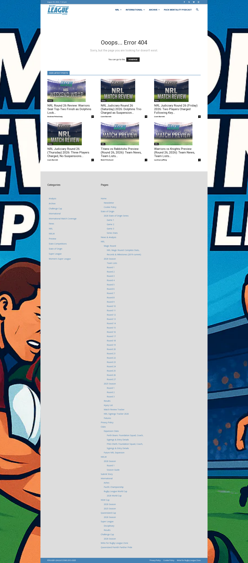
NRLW (52, 233)
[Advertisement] (124, 25)
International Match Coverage (62, 218)
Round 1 (111, 267)
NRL (117, 9)
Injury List (108, 405)
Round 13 (111, 319)
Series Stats (112, 233)
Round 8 (111, 297)
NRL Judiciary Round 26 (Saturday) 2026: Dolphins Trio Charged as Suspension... (121, 109)
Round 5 (111, 284)
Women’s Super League (60, 258)
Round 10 (111, 306)
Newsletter (109, 202)
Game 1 (110, 220)
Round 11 (111, 310)
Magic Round (110, 245)
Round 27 (111, 379)
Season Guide (113, 469)
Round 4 (111, 280)
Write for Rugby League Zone (114, 543)
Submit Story (107, 474)
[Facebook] (184, 2)
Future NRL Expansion (114, 452)
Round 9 (111, 301)
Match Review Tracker (114, 409)
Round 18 (111, 340)
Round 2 (111, 271)
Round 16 (111, 332)
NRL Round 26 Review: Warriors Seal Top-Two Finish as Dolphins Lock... (69, 109)
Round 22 (111, 357)
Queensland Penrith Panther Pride (116, 547)
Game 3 (110, 228)
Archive (153, 9)
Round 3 (111, 276)
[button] (197, 10)
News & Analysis (108, 237)
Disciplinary (109, 525)
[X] (189, 2)
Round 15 (111, 327)
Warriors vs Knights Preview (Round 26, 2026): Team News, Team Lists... (174, 152)
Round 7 (111, 293)
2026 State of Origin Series (116, 215)
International (134, 9)
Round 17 (111, 336)
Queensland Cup (108, 512)
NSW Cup (105, 500)
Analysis (52, 198)
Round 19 (111, 345)
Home (103, 198)
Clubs (103, 426)
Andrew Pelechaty (55, 116)
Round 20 (111, 349)
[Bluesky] (194, 2)
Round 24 (111, 366)
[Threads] (198, 2)
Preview (52, 238)
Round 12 (111, 314)
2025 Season (110, 383)
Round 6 (111, 289)
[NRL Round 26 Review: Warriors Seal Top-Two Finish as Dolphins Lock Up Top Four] (70, 90)
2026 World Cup (114, 495)
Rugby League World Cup (115, 491)
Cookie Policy (110, 207)
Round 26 (111, 375)
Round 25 (111, 370)
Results (107, 400)
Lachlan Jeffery (160, 160)
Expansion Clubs (111, 431)
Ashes (106, 482)
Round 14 (111, 323)
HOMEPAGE (132, 60)
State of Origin (55, 248)
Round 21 (111, 353)
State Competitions (58, 243)
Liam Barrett (106, 116)
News (50, 101)
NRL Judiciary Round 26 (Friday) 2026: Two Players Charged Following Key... (175, 109)
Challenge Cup (55, 208)
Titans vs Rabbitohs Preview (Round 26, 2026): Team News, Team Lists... (121, 152)
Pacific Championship (114, 487)
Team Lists (112, 263)
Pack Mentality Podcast (178, 9)
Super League (55, 253)
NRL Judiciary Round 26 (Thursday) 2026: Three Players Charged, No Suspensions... (68, 152)
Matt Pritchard (107, 160)
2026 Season (110, 258)
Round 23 (111, 362)
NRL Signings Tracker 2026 (116, 413)
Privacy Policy (107, 422)
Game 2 (110, 224)
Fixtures (107, 418)
